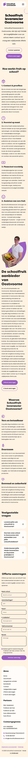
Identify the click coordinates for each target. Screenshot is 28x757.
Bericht (4, 635)
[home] (9, 4)
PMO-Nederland (8, 705)
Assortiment (7, 679)
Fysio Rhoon (7, 716)
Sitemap (20, 747)
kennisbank (7, 684)
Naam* (4, 609)
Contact (6, 687)
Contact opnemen (14, 50)
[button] (23, 4)
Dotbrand (15, 753)
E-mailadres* (6, 617)
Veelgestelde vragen (9, 689)
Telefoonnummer (7, 626)
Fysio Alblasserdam (9, 713)
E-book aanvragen (10, 388)
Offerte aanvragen (14, 56)
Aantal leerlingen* (7, 600)
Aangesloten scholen (10, 681)
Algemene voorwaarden (9, 747)
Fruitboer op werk (8, 711)
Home (5, 676)
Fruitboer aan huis (9, 708)
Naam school (6, 591)
